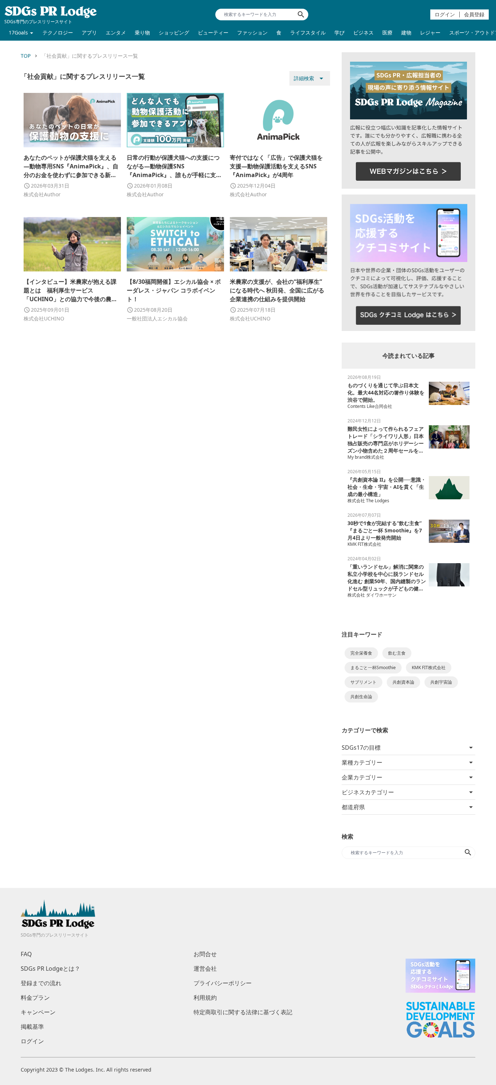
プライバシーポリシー (223, 983)
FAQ (26, 954)
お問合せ (205, 954)
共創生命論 (361, 696)
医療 (387, 32)
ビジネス (363, 32)
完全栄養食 (361, 653)
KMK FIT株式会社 (429, 667)
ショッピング (174, 32)
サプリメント (363, 682)
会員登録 (474, 14)
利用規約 (205, 998)
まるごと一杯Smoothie (373, 667)
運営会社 (205, 969)
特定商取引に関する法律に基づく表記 (243, 1012)
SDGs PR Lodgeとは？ (50, 969)
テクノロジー (57, 32)
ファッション (252, 32)
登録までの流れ (41, 983)
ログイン (445, 14)
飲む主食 (397, 653)
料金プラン (35, 998)
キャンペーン (38, 1012)
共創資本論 (403, 682)
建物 (406, 32)
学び (339, 32)
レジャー (430, 32)
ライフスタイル (308, 32)
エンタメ (116, 32)
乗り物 (142, 32)
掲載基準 (32, 1027)
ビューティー (213, 32)
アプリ (89, 32)
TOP (26, 55)
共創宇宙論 (441, 682)
